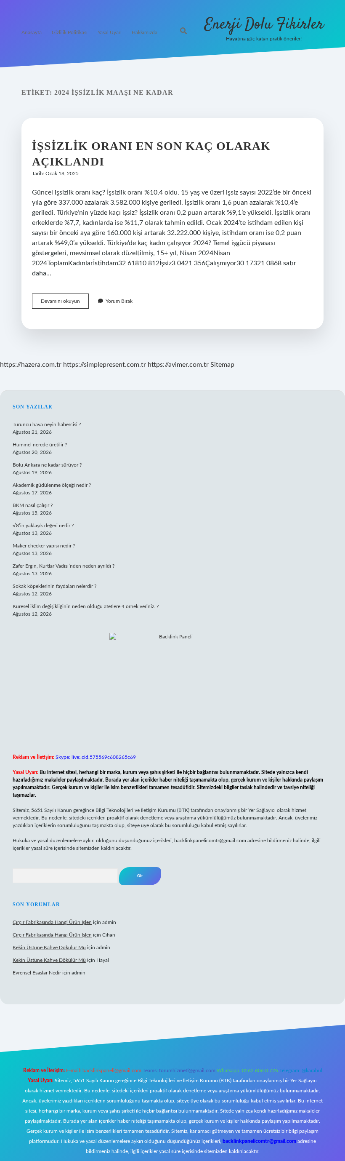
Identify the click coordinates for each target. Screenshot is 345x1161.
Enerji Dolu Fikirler (264, 24)
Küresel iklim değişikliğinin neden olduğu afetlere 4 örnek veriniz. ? (86, 606)
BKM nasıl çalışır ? (33, 505)
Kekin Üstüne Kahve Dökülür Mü (49, 947)
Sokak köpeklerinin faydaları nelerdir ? (54, 586)
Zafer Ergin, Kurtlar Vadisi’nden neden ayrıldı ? (63, 565)
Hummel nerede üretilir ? (40, 444)
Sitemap (222, 364)
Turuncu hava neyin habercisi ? (47, 424)
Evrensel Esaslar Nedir (37, 972)
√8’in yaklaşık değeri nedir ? (43, 525)
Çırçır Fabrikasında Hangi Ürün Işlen (52, 922)
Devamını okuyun (65, 303)
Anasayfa (31, 32)
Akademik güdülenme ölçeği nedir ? (52, 485)
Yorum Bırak (119, 301)
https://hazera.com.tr (30, 364)
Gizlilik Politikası (70, 32)
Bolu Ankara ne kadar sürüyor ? (47, 464)
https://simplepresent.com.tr (104, 364)
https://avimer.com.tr (178, 364)
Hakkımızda (144, 32)
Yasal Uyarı (110, 32)
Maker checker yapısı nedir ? (44, 545)
